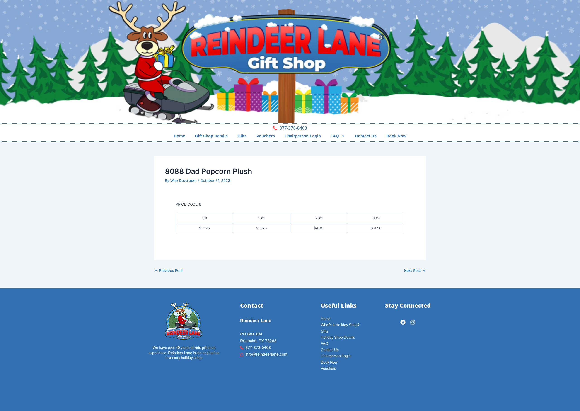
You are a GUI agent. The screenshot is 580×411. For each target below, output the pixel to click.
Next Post (414, 270)
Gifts (242, 136)
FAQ (335, 136)
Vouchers (265, 136)
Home (179, 136)
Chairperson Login (303, 136)
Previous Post (169, 270)
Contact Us (366, 136)
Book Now (396, 136)
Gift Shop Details (211, 136)
